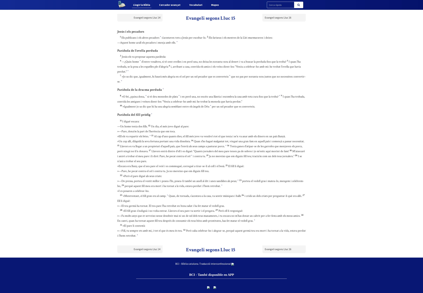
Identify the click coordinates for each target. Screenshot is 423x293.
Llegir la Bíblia (141, 4)
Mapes (215, 4)
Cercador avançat (169, 4)
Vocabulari (195, 4)
